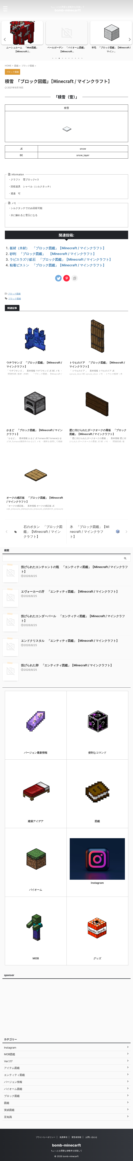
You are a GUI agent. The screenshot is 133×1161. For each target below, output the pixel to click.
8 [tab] (75, 58)
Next (129, 39)
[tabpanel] (22, 38)
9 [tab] (78, 58)
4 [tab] (62, 58)
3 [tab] (59, 58)
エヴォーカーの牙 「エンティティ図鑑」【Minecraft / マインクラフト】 (70, 591)
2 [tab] (56, 58)
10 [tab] (82, 58)
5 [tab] (65, 58)
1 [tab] (52, 58)
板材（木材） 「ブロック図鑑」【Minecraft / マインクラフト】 (58, 248)
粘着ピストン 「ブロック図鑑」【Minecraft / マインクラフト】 (58, 265)
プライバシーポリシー (45, 1137)
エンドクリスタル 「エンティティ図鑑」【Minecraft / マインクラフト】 (70, 640)
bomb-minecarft (68, 10)
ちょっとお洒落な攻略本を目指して (66, 1150)
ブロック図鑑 (14, 293)
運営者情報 (76, 1137)
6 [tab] (69, 58)
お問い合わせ (91, 1137)
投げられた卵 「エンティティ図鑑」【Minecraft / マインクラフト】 (67, 665)
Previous (4, 39)
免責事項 (63, 1137)
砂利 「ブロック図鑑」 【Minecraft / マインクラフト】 (53, 254)
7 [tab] (72, 58)
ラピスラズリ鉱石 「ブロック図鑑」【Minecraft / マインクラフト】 (61, 259)
